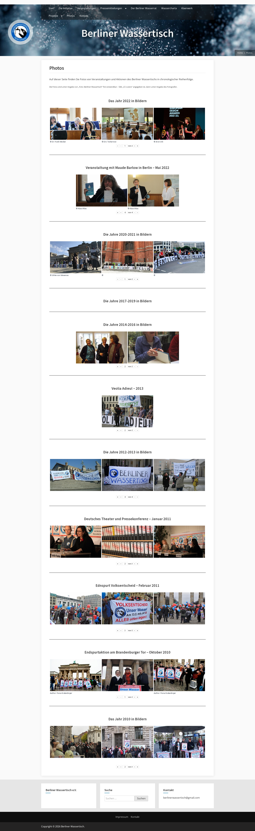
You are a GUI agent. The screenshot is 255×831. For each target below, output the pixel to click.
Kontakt (84, 15)
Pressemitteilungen (111, 8)
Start (51, 8)
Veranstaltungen (86, 8)
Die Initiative (65, 8)
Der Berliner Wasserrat (144, 8)
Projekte (53, 15)
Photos (71, 15)
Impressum (122, 816)
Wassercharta (169, 8)
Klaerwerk (186, 8)
